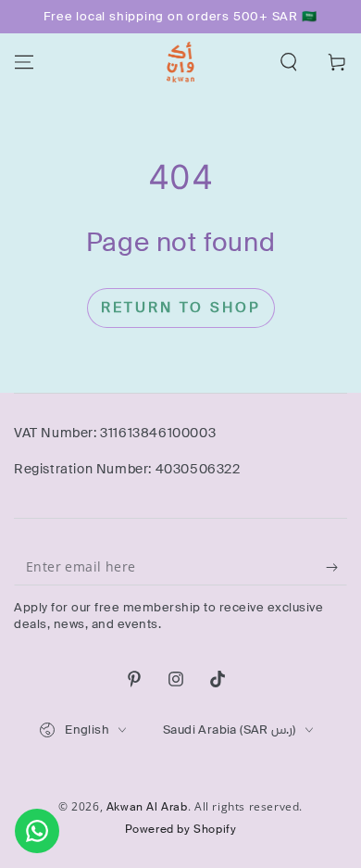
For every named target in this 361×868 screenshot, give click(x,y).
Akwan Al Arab (147, 806)
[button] (289, 62)
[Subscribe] (336, 567)
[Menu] (24, 62)
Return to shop (181, 307)
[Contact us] (37, 831)
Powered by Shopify (181, 829)
